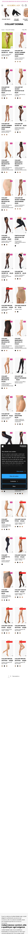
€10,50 (17, 165)
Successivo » (15, 676)
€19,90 (11, 307)
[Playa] (6, 172)
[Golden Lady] (14, 5)
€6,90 (9, 239)
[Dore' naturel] (4, 172)
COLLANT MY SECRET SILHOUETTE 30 (6, 89)
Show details (20, 471)
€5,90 (16, 56)
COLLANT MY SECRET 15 (5, 51)
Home (2, 29)
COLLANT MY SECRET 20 (5, 272)
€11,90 (17, 239)
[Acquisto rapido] (11, 46)
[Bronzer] (6, 58)
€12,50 (22, 521)
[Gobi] (15, 61)
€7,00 (3, 558)
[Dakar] (17, 61)
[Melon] (2, 58)
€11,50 (3, 165)
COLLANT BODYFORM (18, 415)
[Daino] (20, 132)
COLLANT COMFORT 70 (5, 556)
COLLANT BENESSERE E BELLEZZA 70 (18, 162)
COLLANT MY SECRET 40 (19, 124)
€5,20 (11, 52)
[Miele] (22, 526)
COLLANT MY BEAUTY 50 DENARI (20, 377)
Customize (13, 481)
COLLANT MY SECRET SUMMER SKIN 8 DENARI (20, 52)
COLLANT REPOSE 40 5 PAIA (6, 306)
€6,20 (16, 417)
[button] (22, 5)
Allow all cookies (14, 476)
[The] (20, 61)
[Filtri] (24, 30)
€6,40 (3, 92)
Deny (14, 486)
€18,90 (24, 660)
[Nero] (4, 58)
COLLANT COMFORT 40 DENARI (5, 237)
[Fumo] (17, 424)
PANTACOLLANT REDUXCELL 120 (20, 236)
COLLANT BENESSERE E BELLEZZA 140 (5, 162)
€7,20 (19, 307)
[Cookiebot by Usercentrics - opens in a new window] (20, 446)
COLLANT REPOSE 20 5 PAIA (20, 659)
